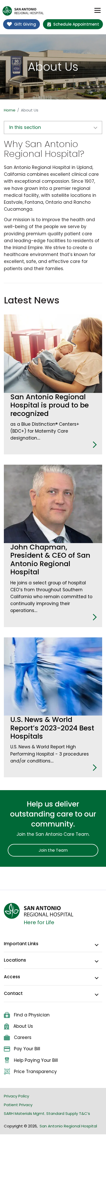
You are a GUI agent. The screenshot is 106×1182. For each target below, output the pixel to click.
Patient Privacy (18, 1104)
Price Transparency (35, 1071)
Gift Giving (25, 24)
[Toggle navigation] (97, 10)
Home (9, 110)
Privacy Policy (16, 1096)
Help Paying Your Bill (36, 1060)
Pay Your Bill (27, 1049)
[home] (23, 11)
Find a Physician (32, 1015)
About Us (23, 1026)
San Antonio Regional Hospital (68, 1126)
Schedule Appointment (76, 24)
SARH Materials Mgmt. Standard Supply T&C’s (47, 1113)
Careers (22, 1037)
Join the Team (53, 850)
